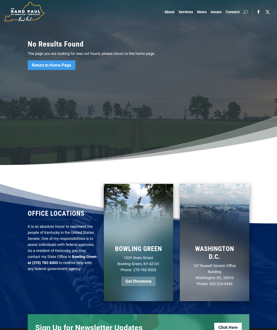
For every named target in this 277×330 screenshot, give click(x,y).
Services (186, 12)
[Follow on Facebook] (258, 12)
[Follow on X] (267, 12)
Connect (233, 12)
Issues (216, 12)
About (169, 12)
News (202, 12)
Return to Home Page (51, 65)
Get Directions (138, 281)
